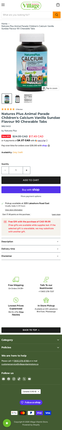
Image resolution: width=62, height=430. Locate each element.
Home (4, 24)
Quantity (5, 164)
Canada (29, 391)
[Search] (57, 15)
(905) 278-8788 (21, 361)
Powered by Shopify (31, 425)
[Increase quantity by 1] (26, 170)
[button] (7, 99)
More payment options (31, 196)
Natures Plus (10, 130)
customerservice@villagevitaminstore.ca (19, 364)
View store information (13, 210)
